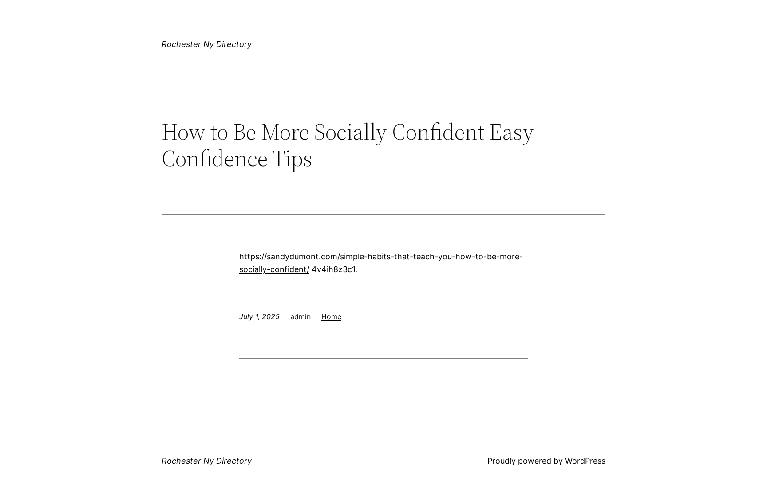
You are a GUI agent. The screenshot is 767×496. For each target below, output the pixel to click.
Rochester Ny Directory (207, 44)
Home (331, 316)
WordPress (585, 460)
